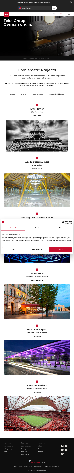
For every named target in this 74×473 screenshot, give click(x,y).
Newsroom (41, 449)
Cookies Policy (38, 466)
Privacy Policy (28, 466)
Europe (12, 94)
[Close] (71, 2)
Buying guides (26, 446)
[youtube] (66, 446)
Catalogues (24, 449)
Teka (24, 58)
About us (41, 446)
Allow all (60, 249)
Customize (36, 249)
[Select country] (58, 14)
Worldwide (32, 58)
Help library (25, 454)
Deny (13, 249)
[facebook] (62, 446)
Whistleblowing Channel (52, 466)
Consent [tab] (13, 228)
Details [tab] (37, 228)
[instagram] (66, 450)
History (41, 58)
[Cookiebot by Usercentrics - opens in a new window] (63, 222)
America (23, 94)
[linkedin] (62, 450)
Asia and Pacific (37, 94)
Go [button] (54, 8)
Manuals (24, 451)
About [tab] (61, 228)
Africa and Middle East (56, 94)
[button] (34, 8)
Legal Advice (18, 466)
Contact (40, 451)
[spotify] (62, 453)
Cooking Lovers (8, 446)
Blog (5, 451)
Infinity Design (8, 449)
